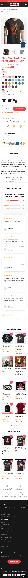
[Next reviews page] (25, 319)
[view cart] (26, 4)
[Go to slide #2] (14, 52)
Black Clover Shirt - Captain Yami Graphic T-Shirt (20, 449)
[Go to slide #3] (21, 52)
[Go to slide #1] (6, 52)
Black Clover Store (21, 164)
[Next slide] (25, 30)
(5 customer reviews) (13, 64)
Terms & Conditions (5, 524)
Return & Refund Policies (6, 542)
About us (3, 522)
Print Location (5, 96)
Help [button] (25, 576)
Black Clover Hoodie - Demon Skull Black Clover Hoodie (6, 347)
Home (2, 9)
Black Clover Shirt (5, 11)
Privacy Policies (4, 526)
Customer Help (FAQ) (6, 546)
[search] (23, 4)
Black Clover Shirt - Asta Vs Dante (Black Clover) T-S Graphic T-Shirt (7, 474)
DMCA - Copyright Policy (6, 528)
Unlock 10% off (3, 571)
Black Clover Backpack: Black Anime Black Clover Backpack (7, 416)
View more (14, 425)
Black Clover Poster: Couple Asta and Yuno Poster (7, 370)
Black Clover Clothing (11, 9)
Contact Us (3, 544)
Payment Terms (4, 539)
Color (3, 74)
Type (3, 69)
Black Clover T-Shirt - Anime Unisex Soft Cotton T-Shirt (19, 416)
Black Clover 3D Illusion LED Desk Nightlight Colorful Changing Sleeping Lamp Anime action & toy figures (20, 371)
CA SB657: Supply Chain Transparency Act (11, 531)
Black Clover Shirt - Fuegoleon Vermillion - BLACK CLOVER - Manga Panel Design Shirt (7, 450)
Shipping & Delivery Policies (7, 537)
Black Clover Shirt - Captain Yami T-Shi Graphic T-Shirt (19, 474)
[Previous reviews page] (17, 319)
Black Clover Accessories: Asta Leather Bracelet (6, 395)
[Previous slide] (2, 30)
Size (3, 89)
